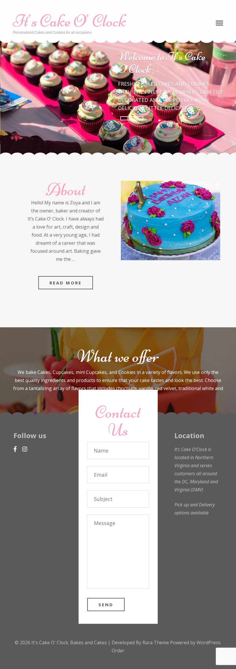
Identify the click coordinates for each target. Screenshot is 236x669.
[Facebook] (15, 449)
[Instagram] (24, 449)
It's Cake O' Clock (69, 20)
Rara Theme (156, 642)
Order (118, 650)
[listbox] (118, 98)
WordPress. (209, 642)
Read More (66, 283)
